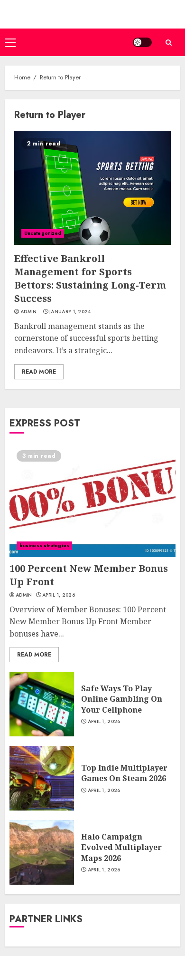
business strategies (44, 545)
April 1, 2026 (58, 595)
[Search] (168, 42)
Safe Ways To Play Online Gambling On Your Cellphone (121, 699)
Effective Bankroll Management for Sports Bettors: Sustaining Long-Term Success (90, 278)
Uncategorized (42, 233)
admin (28, 312)
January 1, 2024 (70, 312)
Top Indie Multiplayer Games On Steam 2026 (124, 773)
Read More (39, 371)
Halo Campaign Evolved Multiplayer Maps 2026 (121, 847)
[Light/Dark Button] (142, 42)
